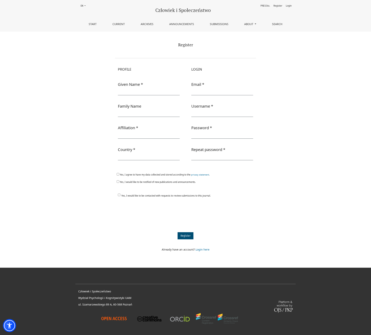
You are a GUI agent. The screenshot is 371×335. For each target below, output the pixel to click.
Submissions (219, 24)
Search (277, 24)
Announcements (181, 24)
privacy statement (200, 174)
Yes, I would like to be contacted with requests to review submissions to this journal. (166, 195)
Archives (147, 24)
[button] (9, 325)
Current (118, 24)
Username (202, 106)
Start (93, 24)
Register (277, 5)
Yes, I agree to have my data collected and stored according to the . (164, 174)
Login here (202, 249)
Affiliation (128, 127)
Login (289, 5)
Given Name (130, 84)
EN (84, 5)
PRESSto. (265, 5)
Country (126, 149)
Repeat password (208, 149)
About (249, 24)
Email (197, 84)
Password (201, 127)
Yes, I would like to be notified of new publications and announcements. (157, 181)
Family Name (129, 106)
